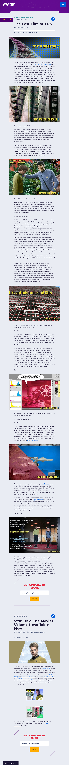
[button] (9, 4)
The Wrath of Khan (49, 677)
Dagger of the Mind (37, 500)
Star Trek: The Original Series (23, 18)
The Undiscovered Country (24, 679)
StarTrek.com (45, 484)
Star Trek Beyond (19, 615)
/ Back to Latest (6, 19)
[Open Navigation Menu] (63, 4)
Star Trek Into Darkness (28, 677)
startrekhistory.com (32, 440)
